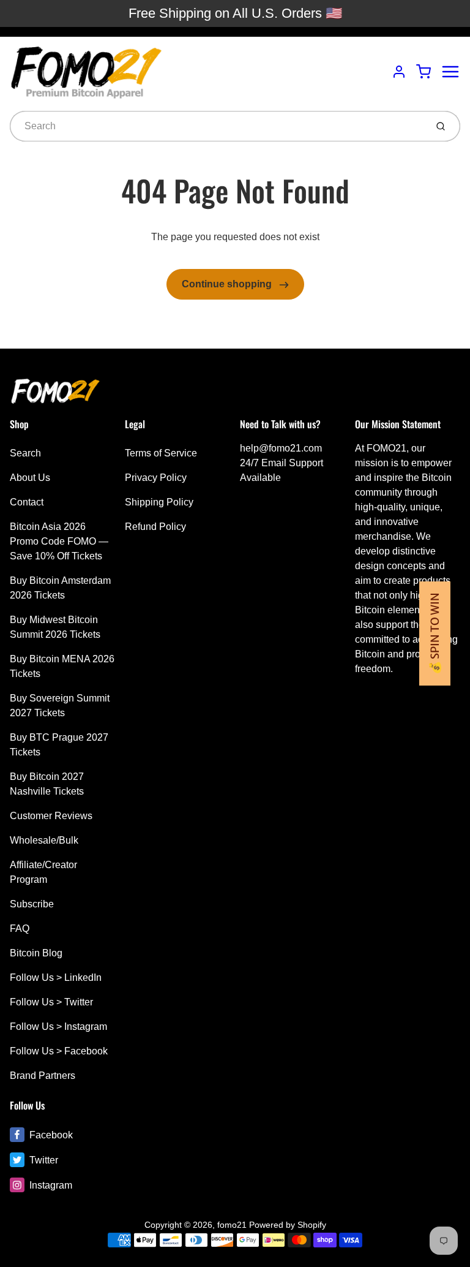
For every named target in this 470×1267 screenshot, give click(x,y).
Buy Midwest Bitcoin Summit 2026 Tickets (55, 627)
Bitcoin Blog (36, 953)
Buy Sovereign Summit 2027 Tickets (60, 705)
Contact (26, 502)
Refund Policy (155, 526)
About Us (30, 477)
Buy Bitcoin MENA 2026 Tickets (62, 666)
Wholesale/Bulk (44, 840)
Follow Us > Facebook (59, 1051)
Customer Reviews (51, 816)
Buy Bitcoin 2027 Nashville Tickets (47, 783)
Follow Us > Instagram (58, 1026)
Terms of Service (161, 453)
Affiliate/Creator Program (43, 872)
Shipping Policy (159, 502)
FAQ (19, 928)
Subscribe (32, 904)
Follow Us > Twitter (51, 1002)
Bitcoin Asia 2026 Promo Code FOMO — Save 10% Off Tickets (59, 541)
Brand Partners (42, 1075)
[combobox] (217, 126)
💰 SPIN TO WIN (435, 633)
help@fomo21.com (281, 448)
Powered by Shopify (287, 1225)
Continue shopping (228, 284)
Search (25, 453)
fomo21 (232, 1225)
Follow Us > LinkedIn (56, 977)
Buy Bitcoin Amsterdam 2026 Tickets (60, 587)
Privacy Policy (156, 477)
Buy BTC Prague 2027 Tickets (59, 744)
